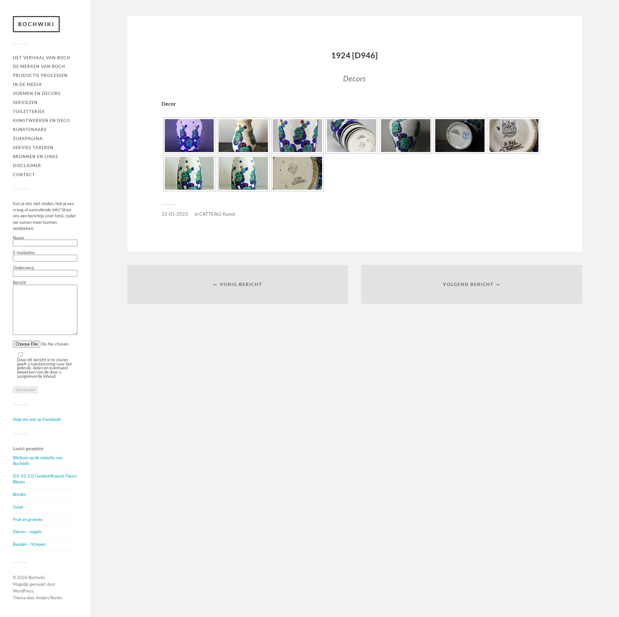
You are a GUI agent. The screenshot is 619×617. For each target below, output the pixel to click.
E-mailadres (24, 253)
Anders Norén (49, 597)
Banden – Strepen (29, 544)
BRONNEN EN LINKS (35, 156)
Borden (19, 494)
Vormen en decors (37, 93)
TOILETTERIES (28, 111)
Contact (24, 174)
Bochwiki (36, 24)
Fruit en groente (28, 519)
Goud (18, 506)
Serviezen (25, 102)
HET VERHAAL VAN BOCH (41, 57)
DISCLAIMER (27, 165)
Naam (18, 238)
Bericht (19, 282)
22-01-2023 (175, 214)
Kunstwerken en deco (41, 120)
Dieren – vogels (27, 531)
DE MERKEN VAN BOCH (39, 66)
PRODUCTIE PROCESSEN (40, 75)
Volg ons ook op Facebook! (37, 419)
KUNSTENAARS (30, 129)
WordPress (23, 590)
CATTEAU (210, 214)
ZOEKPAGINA (28, 138)
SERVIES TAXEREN (33, 147)
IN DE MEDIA (27, 84)
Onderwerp (23, 268)
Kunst (229, 214)
